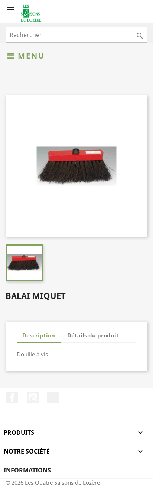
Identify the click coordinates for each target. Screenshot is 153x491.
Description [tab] (38, 335)
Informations (27, 470)
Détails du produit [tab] (93, 335)
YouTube (33, 397)
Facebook (12, 397)
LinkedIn (53, 397)
